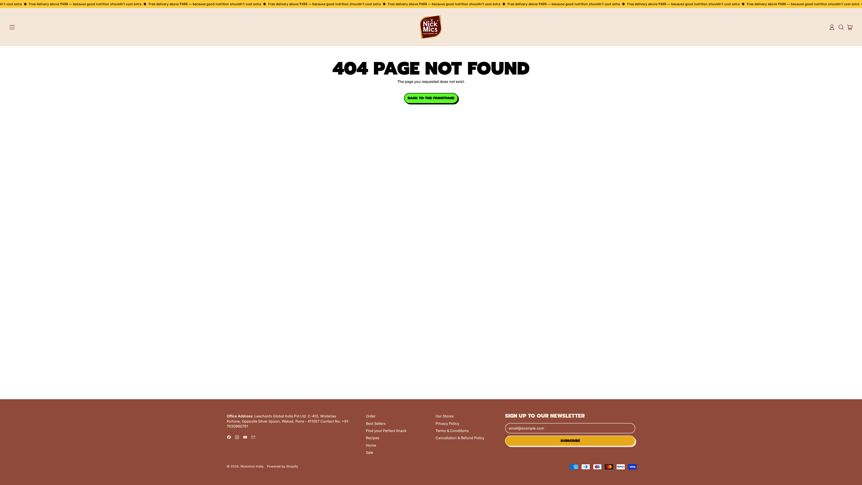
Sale (369, 452)
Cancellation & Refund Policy (459, 438)
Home (371, 445)
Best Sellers (376, 423)
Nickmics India (251, 466)
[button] (841, 27)
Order (371, 416)
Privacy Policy (447, 423)
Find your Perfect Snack (386, 430)
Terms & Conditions (452, 430)
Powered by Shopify (282, 466)
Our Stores (444, 416)
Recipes (372, 438)
